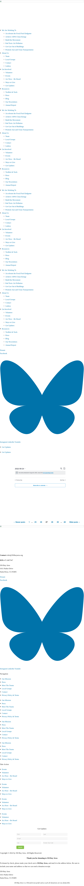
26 (41, 522)
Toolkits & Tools (11, 92)
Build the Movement (12, 40)
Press (7, 95)
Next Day (62, 480)
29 (58, 522)
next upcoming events (48, 472)
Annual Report (10, 105)
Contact (8, 63)
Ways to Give (10, 82)
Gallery (8, 66)
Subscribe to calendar (39, 485)
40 (65, 522)
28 (52, 522)
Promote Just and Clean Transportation (19, 50)
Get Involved (6, 69)
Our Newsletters (11, 102)
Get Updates (9, 85)
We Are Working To (9, 30)
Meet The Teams (8, 685)
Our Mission (6, 679)
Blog (7, 98)
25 (35, 522)
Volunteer (8, 72)
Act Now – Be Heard (13, 79)
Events (7, 76)
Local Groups (10, 59)
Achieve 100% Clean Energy (15, 37)
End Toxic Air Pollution (13, 43)
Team (7, 56)
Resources (5, 89)
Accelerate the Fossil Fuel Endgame (18, 33)
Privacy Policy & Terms (10, 695)
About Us (5, 53)
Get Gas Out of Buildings (14, 46)
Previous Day (19, 480)
